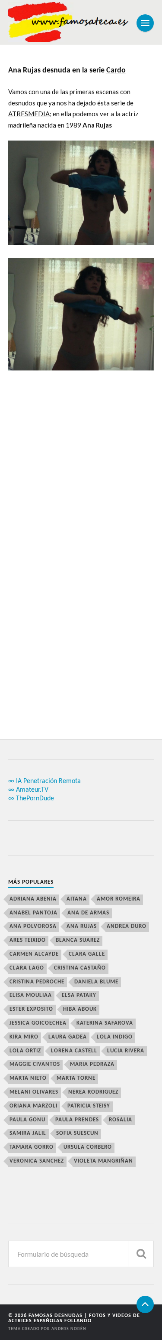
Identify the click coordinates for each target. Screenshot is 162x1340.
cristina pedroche (37, 982)
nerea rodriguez (93, 1092)
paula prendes (77, 1120)
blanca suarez (78, 940)
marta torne (76, 1078)
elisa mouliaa (31, 995)
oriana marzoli (33, 1106)
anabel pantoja (33, 913)
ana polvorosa (33, 926)
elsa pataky (79, 995)
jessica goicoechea (38, 1023)
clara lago (27, 968)
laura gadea (67, 1037)
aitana (77, 899)
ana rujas (82, 926)
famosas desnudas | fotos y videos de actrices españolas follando (74, 1318)
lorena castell (74, 1051)
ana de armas (88, 913)
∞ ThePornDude (31, 798)
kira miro (24, 1037)
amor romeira (118, 899)
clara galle (87, 954)
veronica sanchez (37, 1161)
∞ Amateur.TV (28, 789)
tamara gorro (32, 1147)
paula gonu (27, 1120)
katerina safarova (104, 1023)
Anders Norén (68, 1329)
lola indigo (115, 1037)
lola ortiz (25, 1051)
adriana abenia (33, 899)
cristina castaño (80, 968)
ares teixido (28, 940)
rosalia (120, 1120)
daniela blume (96, 982)
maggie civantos (35, 1064)
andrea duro (126, 926)
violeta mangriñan (103, 1161)
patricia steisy (88, 1106)
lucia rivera (125, 1051)
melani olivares (34, 1092)
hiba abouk (80, 1009)
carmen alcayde (34, 954)
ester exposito (31, 1009)
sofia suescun (77, 1133)
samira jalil (28, 1133)
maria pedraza (92, 1064)
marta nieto (28, 1078)
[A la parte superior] (145, 1304)
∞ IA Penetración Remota (44, 781)
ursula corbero (88, 1147)
